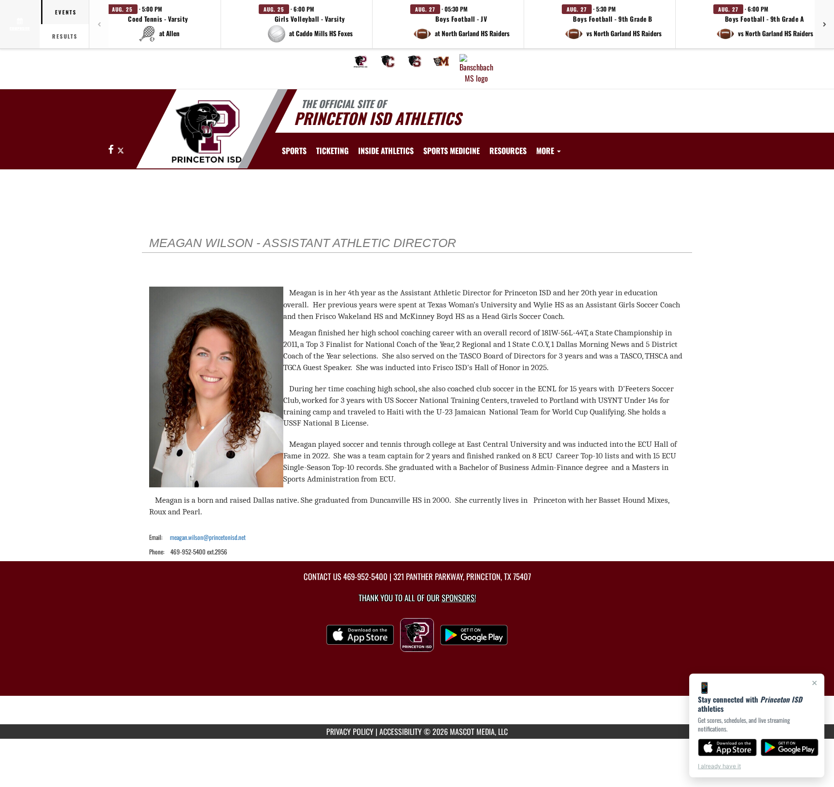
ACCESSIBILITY (400, 731)
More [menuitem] (546, 150)
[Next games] (824, 24)
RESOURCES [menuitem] (508, 150)
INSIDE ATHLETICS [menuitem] (386, 150)
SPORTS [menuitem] (294, 150)
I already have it (719, 766)
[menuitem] (360, 61)
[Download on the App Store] (727, 747)
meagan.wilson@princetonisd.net (208, 537)
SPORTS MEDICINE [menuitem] (451, 150)
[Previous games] (99, 24)
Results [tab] (65, 36)
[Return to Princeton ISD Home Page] (206, 130)
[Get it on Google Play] (790, 747)
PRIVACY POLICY (350, 731)
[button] (158, 24)
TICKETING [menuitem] (332, 150)
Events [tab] (66, 12)
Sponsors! (459, 598)
